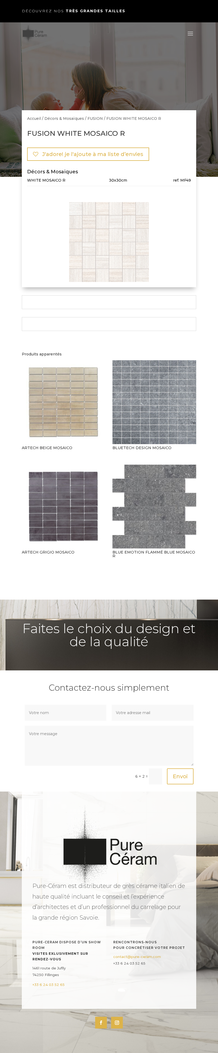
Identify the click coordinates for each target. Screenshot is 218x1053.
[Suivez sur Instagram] (117, 1023)
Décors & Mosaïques (64, 118)
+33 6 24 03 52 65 (48, 984)
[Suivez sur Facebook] (101, 1023)
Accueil (34, 118)
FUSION (95, 118)
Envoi (180, 776)
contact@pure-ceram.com (137, 956)
